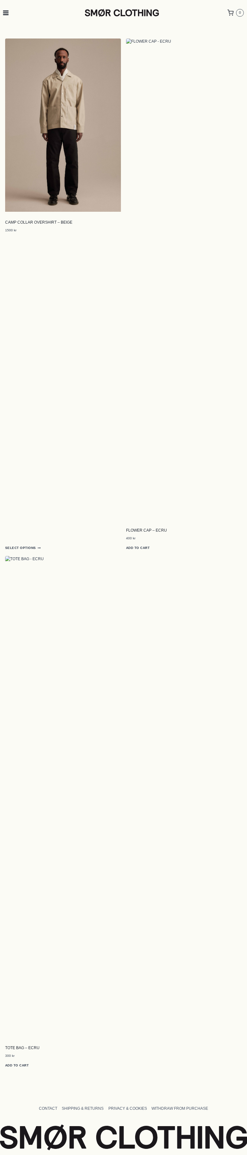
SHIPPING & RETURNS (83, 1108)
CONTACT (48, 1108)
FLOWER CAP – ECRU (146, 530)
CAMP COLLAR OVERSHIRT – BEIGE (38, 222)
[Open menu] (6, 13)
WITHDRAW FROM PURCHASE (179, 1108)
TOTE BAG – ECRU (22, 1048)
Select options (20, 548)
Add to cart (138, 548)
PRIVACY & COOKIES (127, 1108)
